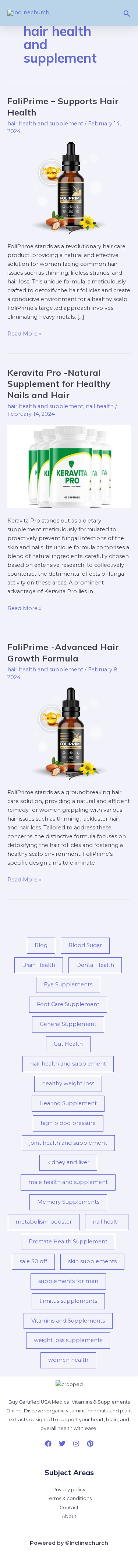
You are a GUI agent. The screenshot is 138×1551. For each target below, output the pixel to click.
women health (68, 1360)
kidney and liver (68, 1162)
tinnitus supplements (68, 1301)
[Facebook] (48, 1443)
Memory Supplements (68, 1202)
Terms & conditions (69, 1498)
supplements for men (68, 1281)
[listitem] (69, 1415)
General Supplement (68, 1024)
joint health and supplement (68, 1143)
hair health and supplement (45, 123)
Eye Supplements (68, 984)
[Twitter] (62, 1443)
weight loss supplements (68, 1340)
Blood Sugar (85, 945)
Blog (41, 945)
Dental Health (95, 965)
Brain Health (38, 965)
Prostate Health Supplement (68, 1241)
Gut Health (68, 1044)
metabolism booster (43, 1221)
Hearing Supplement (68, 1103)
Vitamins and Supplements (68, 1320)
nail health (100, 406)
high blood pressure (68, 1123)
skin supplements (92, 1261)
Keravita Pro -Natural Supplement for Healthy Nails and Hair (58, 384)
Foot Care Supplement (68, 1004)
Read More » (24, 333)
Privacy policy (69, 1489)
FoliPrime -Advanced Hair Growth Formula (63, 652)
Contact (69, 1507)
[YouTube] (90, 1443)
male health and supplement (68, 1182)
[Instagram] (76, 1443)
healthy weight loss (68, 1083)
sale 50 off (33, 1261)
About (69, 1516)
